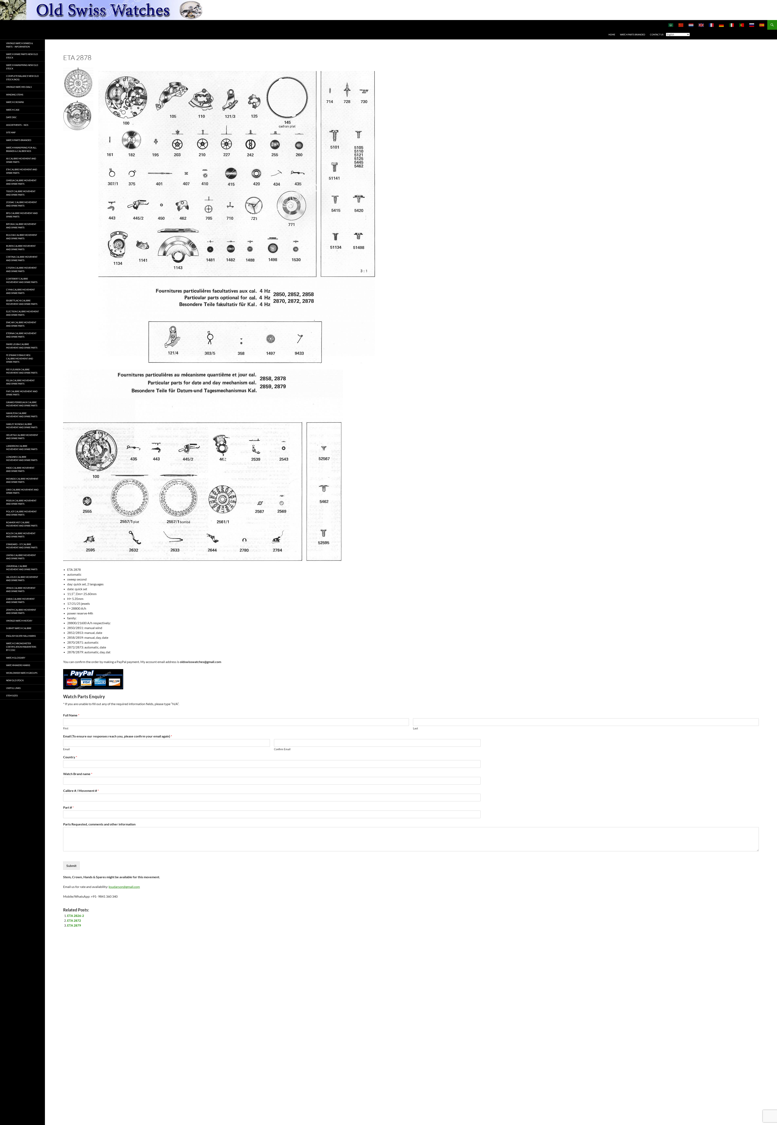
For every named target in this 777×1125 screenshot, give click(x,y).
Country (70, 757)
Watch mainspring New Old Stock (22, 67)
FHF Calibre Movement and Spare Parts (21, 393)
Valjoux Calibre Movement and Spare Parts (22, 579)
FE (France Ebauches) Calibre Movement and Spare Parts (19, 358)
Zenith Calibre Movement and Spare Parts (21, 611)
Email (66, 749)
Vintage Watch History (19, 620)
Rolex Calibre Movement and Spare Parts (20, 535)
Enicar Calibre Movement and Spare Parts (21, 324)
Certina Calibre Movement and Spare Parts (21, 258)
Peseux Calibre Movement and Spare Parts (21, 502)
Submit (71, 866)
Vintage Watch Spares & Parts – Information (19, 45)
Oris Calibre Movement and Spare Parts (22, 491)
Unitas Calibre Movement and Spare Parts (21, 557)
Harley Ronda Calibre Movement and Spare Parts (21, 426)
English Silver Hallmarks (21, 636)
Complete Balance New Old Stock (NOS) (22, 78)
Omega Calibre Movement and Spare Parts (21, 182)
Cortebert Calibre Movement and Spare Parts (21, 280)
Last (415, 728)
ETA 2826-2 (75, 915)
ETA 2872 (74, 920)
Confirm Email (282, 749)
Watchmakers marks (18, 665)
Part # (68, 807)
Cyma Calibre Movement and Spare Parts (20, 291)
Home (611, 34)
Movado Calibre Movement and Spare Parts (22, 480)
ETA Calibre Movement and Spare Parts (21, 171)
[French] (711, 25)
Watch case (12, 109)
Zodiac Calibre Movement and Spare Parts (21, 204)
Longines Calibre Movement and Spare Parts (21, 459)
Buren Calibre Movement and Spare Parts (21, 248)
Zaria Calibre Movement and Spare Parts (20, 600)
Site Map (11, 132)
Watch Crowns (15, 102)
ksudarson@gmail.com (124, 887)
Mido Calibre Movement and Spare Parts (20, 469)
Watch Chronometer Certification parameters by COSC (21, 646)
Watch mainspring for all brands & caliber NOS (21, 149)
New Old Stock (15, 680)
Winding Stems (14, 94)
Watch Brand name (77, 774)
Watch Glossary (15, 657)
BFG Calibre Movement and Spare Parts (22, 215)
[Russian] (752, 25)
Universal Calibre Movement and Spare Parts (21, 568)
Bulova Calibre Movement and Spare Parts (21, 237)
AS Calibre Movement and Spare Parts (21, 160)
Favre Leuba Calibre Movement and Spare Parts (21, 346)
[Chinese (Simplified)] (681, 25)
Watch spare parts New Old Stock (22, 56)
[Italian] (732, 25)
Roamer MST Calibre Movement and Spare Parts (21, 524)
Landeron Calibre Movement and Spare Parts (21, 448)
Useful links (13, 688)
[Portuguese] (742, 25)
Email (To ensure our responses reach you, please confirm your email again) (117, 736)
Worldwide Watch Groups (21, 673)
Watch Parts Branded (632, 34)
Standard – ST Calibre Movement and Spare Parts (21, 546)
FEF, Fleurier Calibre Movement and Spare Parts (21, 371)
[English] (701, 25)
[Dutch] (691, 25)
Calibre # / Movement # (81, 790)
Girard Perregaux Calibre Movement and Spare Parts (21, 404)
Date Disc (11, 117)
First (65, 728)
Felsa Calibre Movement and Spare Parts (20, 382)
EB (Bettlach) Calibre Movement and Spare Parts (21, 302)
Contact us (656, 34)
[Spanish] (762, 25)
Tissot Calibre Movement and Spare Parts (20, 193)
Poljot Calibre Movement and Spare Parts (21, 513)
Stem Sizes (12, 695)
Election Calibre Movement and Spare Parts (22, 313)
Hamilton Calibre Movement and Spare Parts (21, 415)
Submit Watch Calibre (18, 628)
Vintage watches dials (19, 87)
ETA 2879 (74, 925)
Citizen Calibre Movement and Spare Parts (21, 269)
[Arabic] (671, 25)
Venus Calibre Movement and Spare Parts (20, 590)
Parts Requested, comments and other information (99, 824)
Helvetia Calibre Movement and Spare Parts (22, 437)
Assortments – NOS (17, 125)
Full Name (71, 715)
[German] (721, 25)
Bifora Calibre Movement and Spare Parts (21, 226)
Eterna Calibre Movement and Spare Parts (21, 335)
